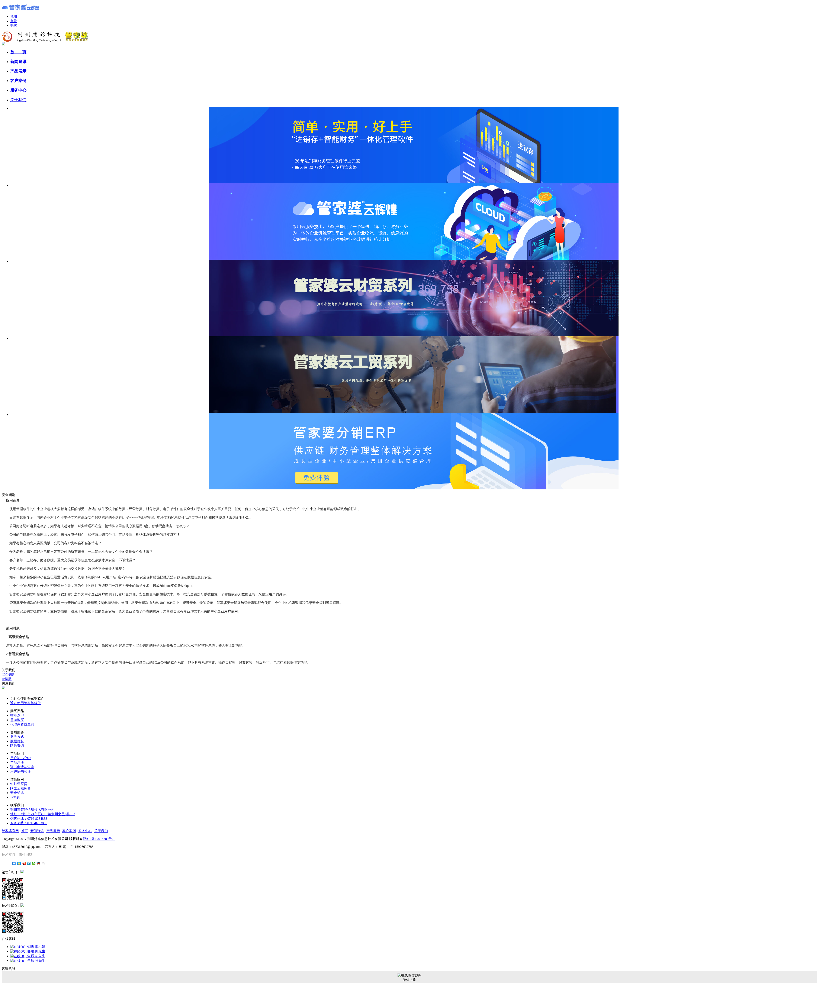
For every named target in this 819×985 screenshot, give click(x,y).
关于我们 (18, 99)
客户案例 (18, 80)
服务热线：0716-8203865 (28, 823)
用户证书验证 (20, 771)
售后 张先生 (35, 960)
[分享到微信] (34, 863)
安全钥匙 (8, 674)
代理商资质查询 (22, 724)
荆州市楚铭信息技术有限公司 (32, 809)
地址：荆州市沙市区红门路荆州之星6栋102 (42, 814)
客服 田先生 (35, 951)
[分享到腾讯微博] (29, 863)
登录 (13, 21)
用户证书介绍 (20, 758)
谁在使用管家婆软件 (25, 703)
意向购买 (17, 720)
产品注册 (17, 762)
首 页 (18, 52)
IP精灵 (7, 679)
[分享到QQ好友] (39, 863)
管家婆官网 (10, 831)
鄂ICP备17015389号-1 (99, 839)
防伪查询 (17, 745)
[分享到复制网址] (43, 863)
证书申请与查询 (22, 767)
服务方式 (17, 736)
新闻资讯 (18, 61)
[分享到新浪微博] (24, 863)
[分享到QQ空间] (19, 863)
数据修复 (17, 741)
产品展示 (18, 71)
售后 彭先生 (35, 956)
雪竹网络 (25, 854)
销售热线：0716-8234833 (28, 818)
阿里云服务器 (20, 788)
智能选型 (17, 715)
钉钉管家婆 (18, 784)
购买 (13, 25)
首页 (24, 831)
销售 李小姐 (35, 947)
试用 (13, 16)
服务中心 (18, 90)
